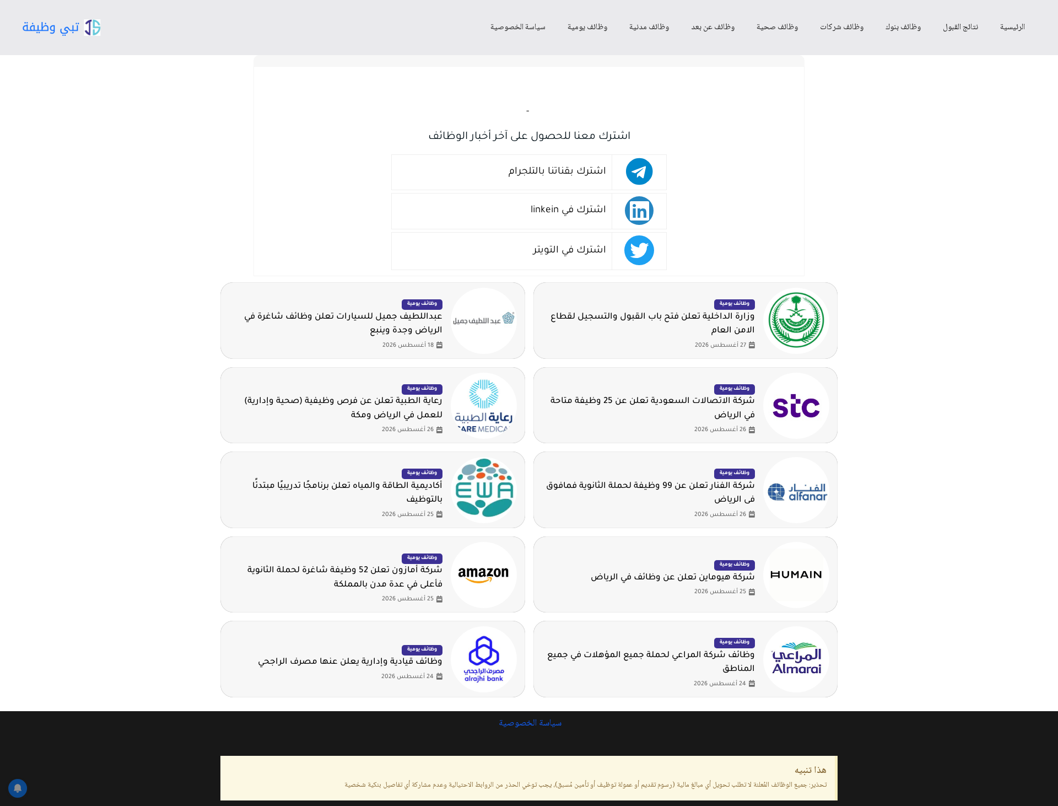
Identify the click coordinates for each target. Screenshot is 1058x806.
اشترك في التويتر (569, 251)
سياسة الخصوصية (518, 27)
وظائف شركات (841, 27)
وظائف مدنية (649, 27)
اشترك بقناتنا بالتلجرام (557, 172)
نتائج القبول (960, 27)
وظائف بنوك (903, 27)
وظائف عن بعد (713, 27)
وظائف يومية (587, 27)
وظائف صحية (777, 27)
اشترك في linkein (568, 211)
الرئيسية (1012, 27)
